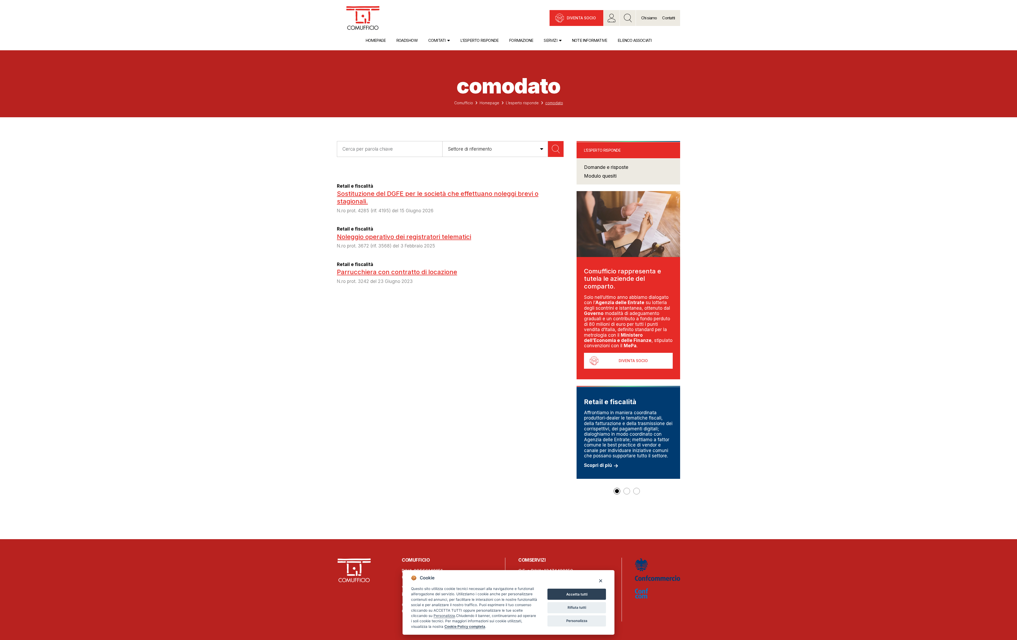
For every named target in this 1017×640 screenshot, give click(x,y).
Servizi (550, 40)
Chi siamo (649, 17)
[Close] (600, 580)
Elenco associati (635, 40)
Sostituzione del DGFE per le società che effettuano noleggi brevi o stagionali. (437, 197)
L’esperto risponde (479, 40)
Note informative (589, 40)
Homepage (375, 40)
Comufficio (463, 103)
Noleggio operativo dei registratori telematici (404, 237)
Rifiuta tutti (577, 607)
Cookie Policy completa (464, 626)
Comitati (437, 40)
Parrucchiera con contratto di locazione (397, 272)
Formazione (521, 40)
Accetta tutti (576, 594)
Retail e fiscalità (355, 186)
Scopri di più (598, 465)
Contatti (668, 17)
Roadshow (407, 40)
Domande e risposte (606, 167)
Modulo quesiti (600, 176)
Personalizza (576, 621)
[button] (617, 491)
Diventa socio (581, 18)
